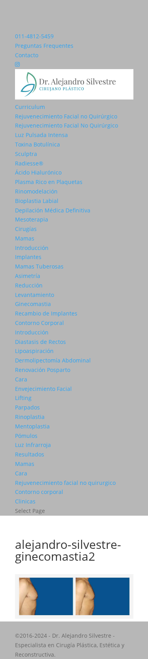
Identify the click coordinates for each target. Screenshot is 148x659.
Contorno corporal (39, 492)
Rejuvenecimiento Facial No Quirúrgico (66, 125)
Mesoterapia (31, 219)
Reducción (29, 285)
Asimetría (27, 276)
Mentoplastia (32, 426)
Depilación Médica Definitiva (52, 210)
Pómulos (26, 435)
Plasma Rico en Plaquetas (48, 182)
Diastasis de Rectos (40, 341)
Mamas (24, 238)
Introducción (32, 248)
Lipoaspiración (34, 351)
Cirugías (26, 229)
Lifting (23, 398)
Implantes (28, 257)
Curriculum (30, 107)
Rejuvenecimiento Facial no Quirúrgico (66, 116)
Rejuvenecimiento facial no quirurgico (65, 482)
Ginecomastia (33, 304)
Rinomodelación (36, 191)
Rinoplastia (30, 417)
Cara (21, 379)
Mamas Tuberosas (39, 266)
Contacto (26, 55)
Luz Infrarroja (33, 445)
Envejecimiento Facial (43, 388)
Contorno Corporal (39, 323)
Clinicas (25, 501)
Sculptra (26, 154)
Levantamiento (34, 295)
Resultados (29, 454)
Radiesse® (29, 163)
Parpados (27, 407)
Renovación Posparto (42, 370)
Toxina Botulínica (37, 144)
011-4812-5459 (34, 36)
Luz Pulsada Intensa (41, 135)
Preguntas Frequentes (44, 45)
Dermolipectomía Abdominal (53, 360)
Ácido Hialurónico (38, 172)
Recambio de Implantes (46, 313)
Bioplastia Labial (36, 201)
